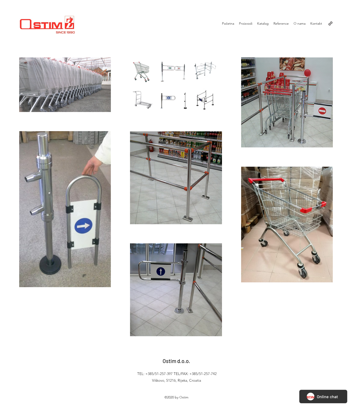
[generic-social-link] (330, 23)
